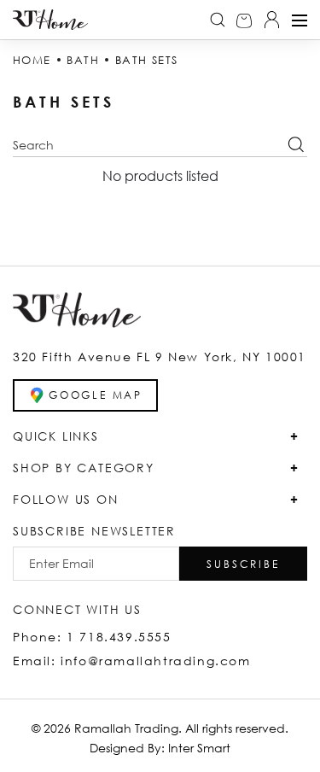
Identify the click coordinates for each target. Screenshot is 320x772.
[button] (243, 564)
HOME (32, 60)
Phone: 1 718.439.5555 (92, 636)
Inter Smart (199, 747)
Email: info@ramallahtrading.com (132, 660)
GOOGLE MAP (96, 395)
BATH (83, 60)
